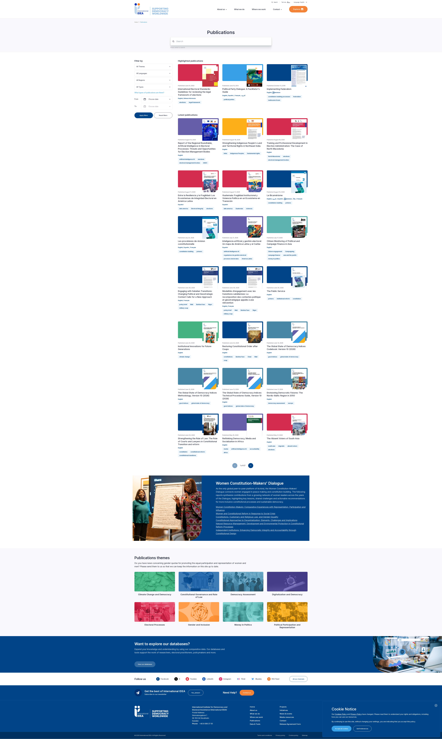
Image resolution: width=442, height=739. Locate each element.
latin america (183, 208)
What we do (239, 9)
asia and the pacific (289, 255)
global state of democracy (289, 357)
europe (290, 403)
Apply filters (144, 115)
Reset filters (163, 115)
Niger (210, 304)
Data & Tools (255, 724)
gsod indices (272, 357)
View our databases (145, 664)
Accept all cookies (341, 729)
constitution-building (275, 203)
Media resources (287, 717)
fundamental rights (253, 153)
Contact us (247, 693)
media (226, 449)
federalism (297, 96)
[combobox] (136, 67)
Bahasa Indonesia (190, 98)
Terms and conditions (264, 735)
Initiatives (284, 710)
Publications (255, 721)
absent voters (292, 446)
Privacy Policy (356, 714)
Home (136, 22)
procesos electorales (231, 259)
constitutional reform (197, 452)
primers (288, 203)
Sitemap (305, 735)
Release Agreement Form (290, 724)
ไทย (294, 199)
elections (182, 102)
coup (225, 360)
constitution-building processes (279, 96)
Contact (276, 9)
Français (238, 95)
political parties (229, 99)
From (136, 99)
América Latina (247, 259)
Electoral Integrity (197, 208)
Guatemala (239, 208)
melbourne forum (274, 100)
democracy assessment (276, 403)
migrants (281, 446)
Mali (191, 304)
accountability (254, 449)
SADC (205, 163)
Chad (249, 357)
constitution (297, 299)
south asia (271, 446)
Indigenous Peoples (237, 153)
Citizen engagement (275, 251)
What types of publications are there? (149, 92)
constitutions (228, 357)
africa (226, 452)
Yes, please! (195, 693)
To (135, 106)
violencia (249, 208)
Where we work (259, 9)
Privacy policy (280, 735)
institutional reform (283, 299)
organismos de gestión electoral (235, 255)
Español (231, 95)
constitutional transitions (187, 455)
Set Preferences (362, 729)
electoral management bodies (189, 163)
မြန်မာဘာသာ (276, 92)
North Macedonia (274, 156)
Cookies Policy (341, 714)
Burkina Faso (200, 304)
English (180, 98)
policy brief (183, 304)
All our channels (298, 679)
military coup (183, 308)
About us (221, 9)
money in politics (274, 259)
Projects (283, 707)
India (225, 153)
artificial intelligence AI (187, 159)
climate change (184, 357)
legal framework (194, 102)
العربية (243, 95)
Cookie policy (293, 735)
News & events (286, 714)
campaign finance (274, 255)
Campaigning (289, 251)
